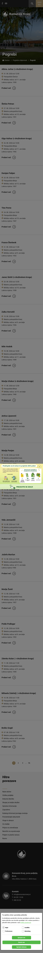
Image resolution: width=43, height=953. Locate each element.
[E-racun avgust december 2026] (21, 476)
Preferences (8, 931)
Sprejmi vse (21, 937)
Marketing (27, 931)
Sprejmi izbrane (21, 947)
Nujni (6, 927)
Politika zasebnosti (25, 922)
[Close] (39, 467)
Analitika (27, 927)
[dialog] (21, 931)
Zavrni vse (21, 942)
